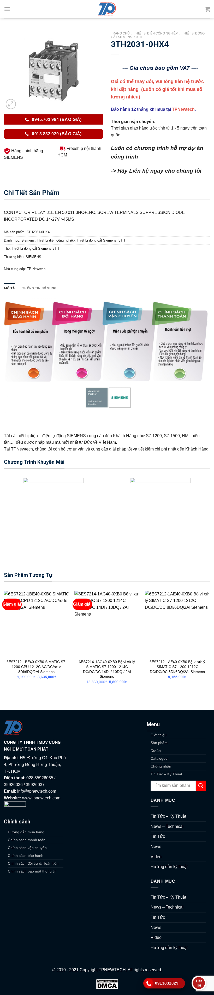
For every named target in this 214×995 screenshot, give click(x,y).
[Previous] (4, 642)
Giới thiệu (159, 735)
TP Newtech (36, 269)
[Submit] (201, 786)
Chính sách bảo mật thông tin (32, 871)
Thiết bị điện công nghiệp (156, 33)
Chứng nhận (161, 766)
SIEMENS (33, 257)
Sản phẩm (159, 743)
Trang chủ (120, 33)
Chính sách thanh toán (26, 840)
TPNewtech (183, 109)
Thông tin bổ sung (39, 288)
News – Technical (167, 826)
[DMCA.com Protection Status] (107, 984)
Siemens (28, 240)
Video (156, 856)
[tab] (9, 288)
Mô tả (9, 288)
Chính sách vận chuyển (27, 848)
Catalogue (159, 758)
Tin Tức (158, 836)
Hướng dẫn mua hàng (26, 832)
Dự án (156, 750)
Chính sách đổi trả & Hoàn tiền (33, 863)
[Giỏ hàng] (207, 9)
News (156, 846)
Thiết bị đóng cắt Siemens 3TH (35, 248)
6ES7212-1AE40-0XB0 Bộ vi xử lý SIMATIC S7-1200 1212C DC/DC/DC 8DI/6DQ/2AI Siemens (177, 667)
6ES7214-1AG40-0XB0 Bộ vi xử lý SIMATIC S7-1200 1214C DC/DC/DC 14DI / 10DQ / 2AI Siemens (107, 669)
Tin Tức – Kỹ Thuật (166, 774)
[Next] (210, 642)
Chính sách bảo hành (25, 855)
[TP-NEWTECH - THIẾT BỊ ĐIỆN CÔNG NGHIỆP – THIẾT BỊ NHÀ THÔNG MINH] (107, 9)
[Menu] (7, 9)
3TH (139, 37)
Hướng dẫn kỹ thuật (169, 866)
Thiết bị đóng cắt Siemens (96, 240)
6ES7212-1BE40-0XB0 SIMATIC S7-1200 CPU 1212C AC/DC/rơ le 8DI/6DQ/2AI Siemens (37, 667)
